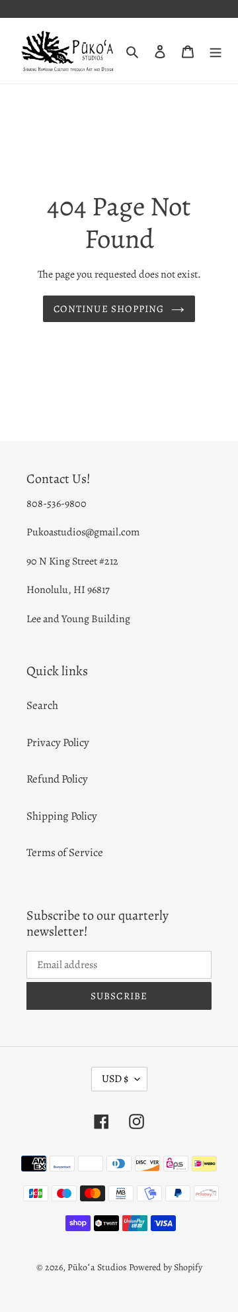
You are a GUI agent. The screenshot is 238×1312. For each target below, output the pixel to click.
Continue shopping (109, 308)
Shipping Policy (61, 816)
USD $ (115, 1078)
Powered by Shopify (165, 1267)
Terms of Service (64, 852)
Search (42, 705)
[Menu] (215, 51)
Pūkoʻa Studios (97, 1267)
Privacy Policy (57, 742)
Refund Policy (57, 779)
